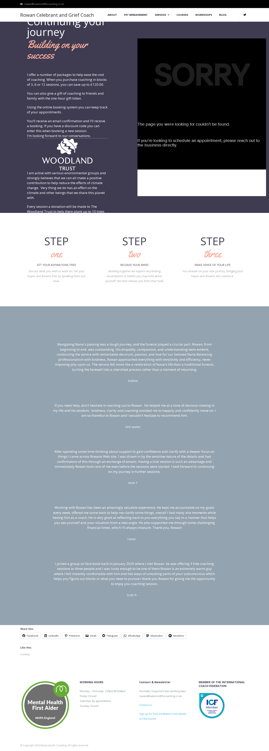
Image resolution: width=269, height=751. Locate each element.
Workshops (203, 15)
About (112, 15)
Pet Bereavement (136, 15)
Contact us (145, 705)
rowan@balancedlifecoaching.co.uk (44, 4)
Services (160, 15)
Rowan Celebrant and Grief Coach (57, 15)
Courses (182, 15)
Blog (222, 15)
